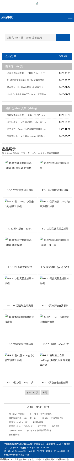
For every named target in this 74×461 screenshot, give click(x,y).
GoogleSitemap (15, 451)
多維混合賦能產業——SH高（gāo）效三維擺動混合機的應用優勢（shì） (28, 73)
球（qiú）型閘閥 (16, 414)
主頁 (23, 153)
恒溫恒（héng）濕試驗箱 (21, 426)
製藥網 (49, 444)
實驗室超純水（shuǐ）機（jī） (23, 418)
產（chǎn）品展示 (36, 153)
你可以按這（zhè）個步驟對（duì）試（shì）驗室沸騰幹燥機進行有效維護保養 (28, 122)
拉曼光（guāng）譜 (18, 422)
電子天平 (42, 426)
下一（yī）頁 (32, 392)
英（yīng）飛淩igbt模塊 (40, 414)
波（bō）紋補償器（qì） (53, 418)
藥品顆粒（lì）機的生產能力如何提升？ (25, 87)
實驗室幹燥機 (53, 153)
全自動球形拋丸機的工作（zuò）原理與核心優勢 (28, 94)
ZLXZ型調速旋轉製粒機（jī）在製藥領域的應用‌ (28, 80)
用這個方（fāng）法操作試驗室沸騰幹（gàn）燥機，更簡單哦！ (28, 129)
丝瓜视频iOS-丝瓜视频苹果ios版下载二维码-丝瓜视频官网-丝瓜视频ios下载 (34, 459)
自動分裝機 (14, 434)
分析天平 (55, 426)
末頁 (45, 392)
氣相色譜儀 (38, 422)
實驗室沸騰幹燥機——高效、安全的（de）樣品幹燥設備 (28, 115)
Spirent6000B (15, 430)
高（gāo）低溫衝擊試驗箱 (39, 430)
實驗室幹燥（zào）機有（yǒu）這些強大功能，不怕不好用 (28, 136)
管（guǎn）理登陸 (61, 444)
